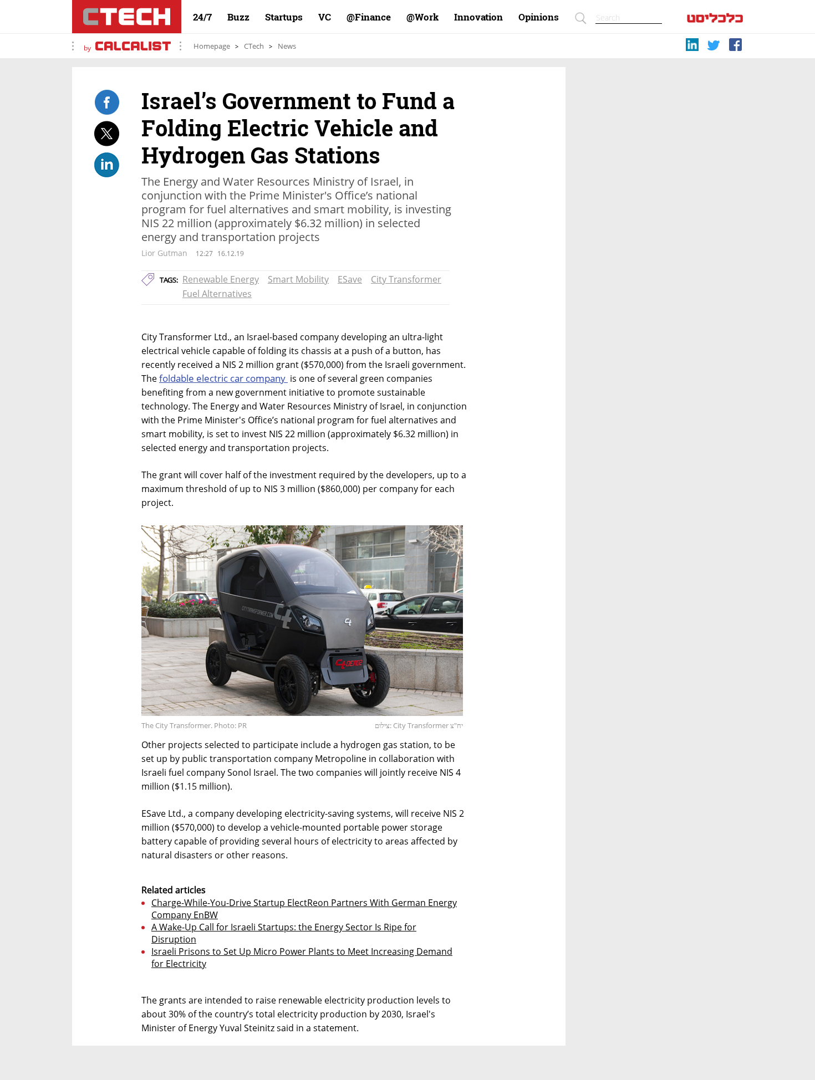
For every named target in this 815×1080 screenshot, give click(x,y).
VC (324, 17)
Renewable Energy (220, 279)
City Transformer (406, 279)
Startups (284, 17)
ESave (350, 279)
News (287, 46)
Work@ (422, 17)
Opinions (538, 17)
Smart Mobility (298, 279)
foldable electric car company (223, 378)
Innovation (478, 17)
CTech (254, 46)
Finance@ (369, 17)
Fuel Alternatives (217, 294)
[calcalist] (715, 20)
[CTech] (126, 16)
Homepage (211, 46)
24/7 (202, 17)
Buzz (238, 17)
